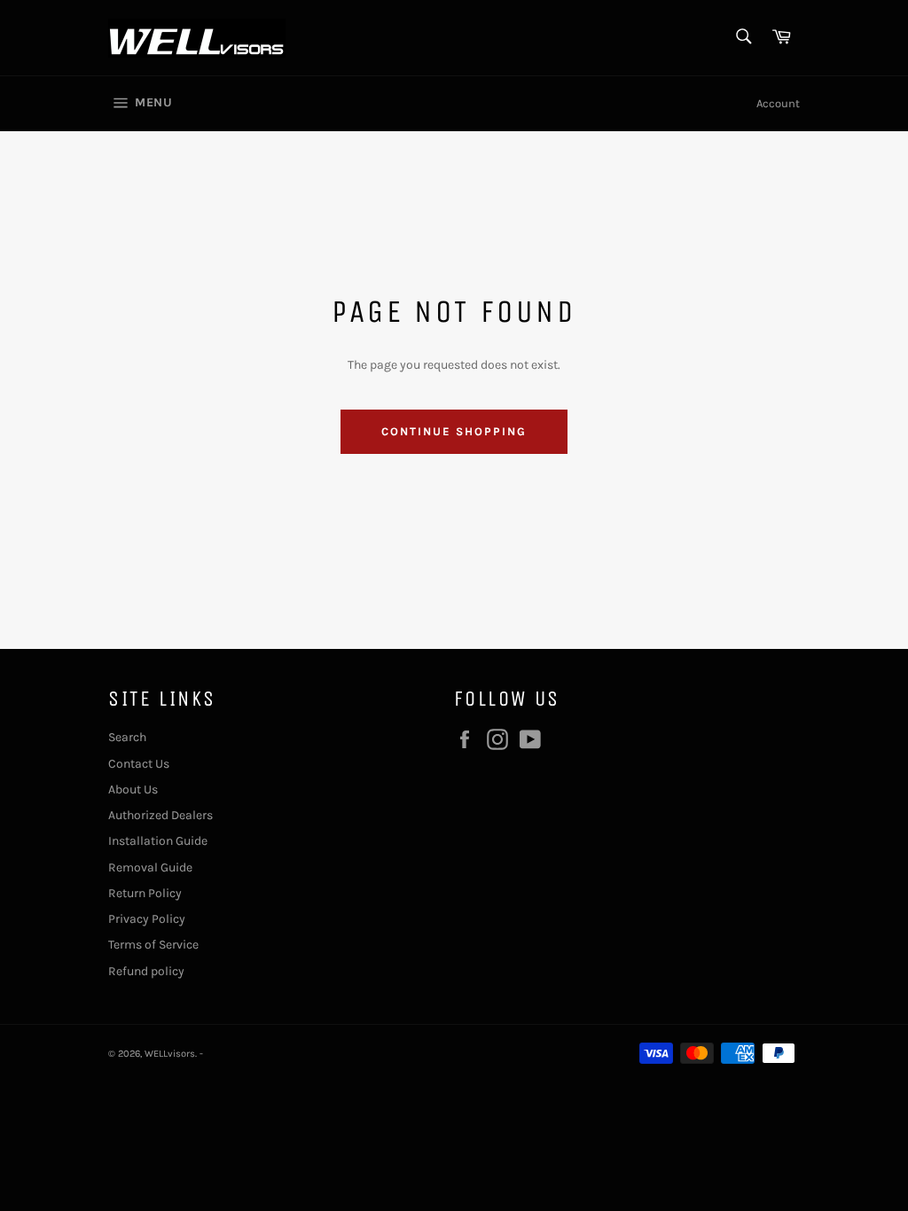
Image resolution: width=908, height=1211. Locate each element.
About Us (133, 789)
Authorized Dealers (160, 815)
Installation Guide (157, 840)
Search (127, 737)
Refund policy (146, 971)
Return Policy (145, 893)
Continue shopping (453, 431)
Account (778, 103)
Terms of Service (153, 944)
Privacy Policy (146, 918)
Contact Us (138, 763)
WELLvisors (170, 1053)
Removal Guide (150, 867)
